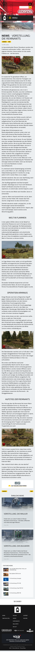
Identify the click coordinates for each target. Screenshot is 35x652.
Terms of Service (15, 648)
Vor (9, 41)
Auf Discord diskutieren (19, 485)
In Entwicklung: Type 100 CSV (16, 588)
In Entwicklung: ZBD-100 (15, 592)
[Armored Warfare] (25, 11)
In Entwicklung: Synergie (15, 578)
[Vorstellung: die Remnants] (30, 4)
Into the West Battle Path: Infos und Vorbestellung (18, 569)
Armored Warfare (17, 610)
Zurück (4, 41)
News (6, 35)
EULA (10, 648)
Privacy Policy (23, 648)
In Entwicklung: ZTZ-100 (15, 583)
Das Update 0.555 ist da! (15, 573)
